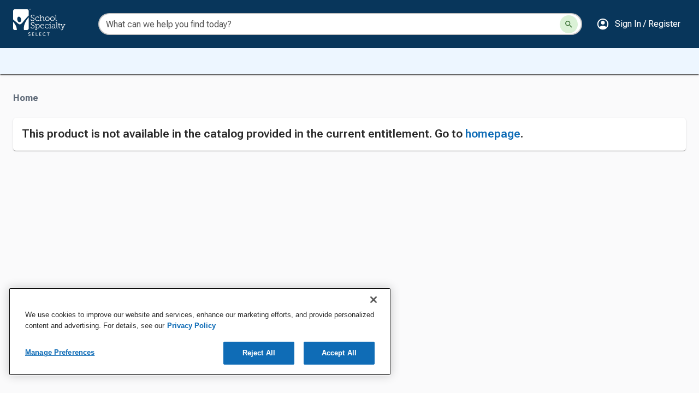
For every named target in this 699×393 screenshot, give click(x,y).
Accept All (339, 353)
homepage (492, 133)
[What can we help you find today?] (569, 24)
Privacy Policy (191, 325)
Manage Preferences (59, 352)
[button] (638, 24)
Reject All (258, 353)
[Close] (374, 300)
